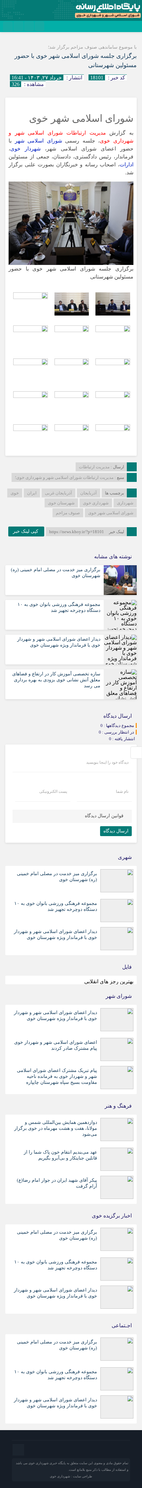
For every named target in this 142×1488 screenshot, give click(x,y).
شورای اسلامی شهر (38, 141)
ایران (32, 492)
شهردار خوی (25, 148)
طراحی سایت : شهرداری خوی (71, 1476)
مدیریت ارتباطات (94, 466)
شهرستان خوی (61, 502)
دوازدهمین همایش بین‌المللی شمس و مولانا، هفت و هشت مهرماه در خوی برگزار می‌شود (55, 1128)
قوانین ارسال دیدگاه (104, 815)
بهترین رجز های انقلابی (108, 981)
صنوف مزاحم (68, 512)
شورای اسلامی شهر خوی (110, 512)
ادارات (126, 164)
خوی (15, 492)
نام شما (122, 791)
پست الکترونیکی (53, 791)
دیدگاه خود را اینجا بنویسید (107, 762)
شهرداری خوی (96, 502)
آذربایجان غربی (58, 492)
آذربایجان (88, 492)
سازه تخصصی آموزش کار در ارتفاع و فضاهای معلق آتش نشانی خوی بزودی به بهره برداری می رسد (56, 679)
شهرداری (125, 502)
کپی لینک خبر (26, 531)
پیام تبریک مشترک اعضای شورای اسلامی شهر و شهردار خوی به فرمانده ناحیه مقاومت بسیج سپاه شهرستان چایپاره (57, 1076)
